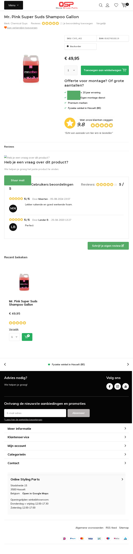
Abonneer (78, 413)
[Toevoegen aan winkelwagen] (27, 337)
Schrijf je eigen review (106, 245)
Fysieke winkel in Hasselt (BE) (68, 364)
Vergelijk (101, 23)
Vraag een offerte (74, 95)
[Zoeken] (101, 5)
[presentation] (6, 365)
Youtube (125, 386)
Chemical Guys (19, 23)
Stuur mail (17, 180)
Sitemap (124, 527)
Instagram (117, 386)
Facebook (109, 386)
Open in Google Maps (35, 493)
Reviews (9, 146)
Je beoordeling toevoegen (78, 23)
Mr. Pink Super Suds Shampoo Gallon (23, 302)
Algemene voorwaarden (89, 527)
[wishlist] (116, 5)
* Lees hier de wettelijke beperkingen (23, 419)
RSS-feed (111, 527)
